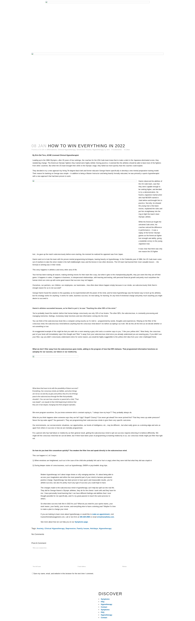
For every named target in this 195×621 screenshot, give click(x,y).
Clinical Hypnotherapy (67, 150)
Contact (104, 607)
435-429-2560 (85, 517)
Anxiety (40, 528)
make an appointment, (101, 514)
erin (108, 150)
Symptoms (105, 599)
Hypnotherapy (98, 150)
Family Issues (83, 528)
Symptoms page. (82, 522)
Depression (71, 528)
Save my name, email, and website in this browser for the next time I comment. (64, 574)
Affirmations (52, 150)
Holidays (94, 528)
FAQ (102, 602)
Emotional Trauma (84, 150)
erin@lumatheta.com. (105, 517)
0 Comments (117, 150)
